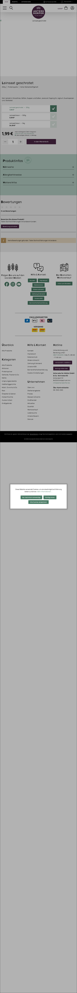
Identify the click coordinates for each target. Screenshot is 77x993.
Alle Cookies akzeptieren (38, 502)
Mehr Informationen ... (44, 492)
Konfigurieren (50, 497)
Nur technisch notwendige (31, 497)
